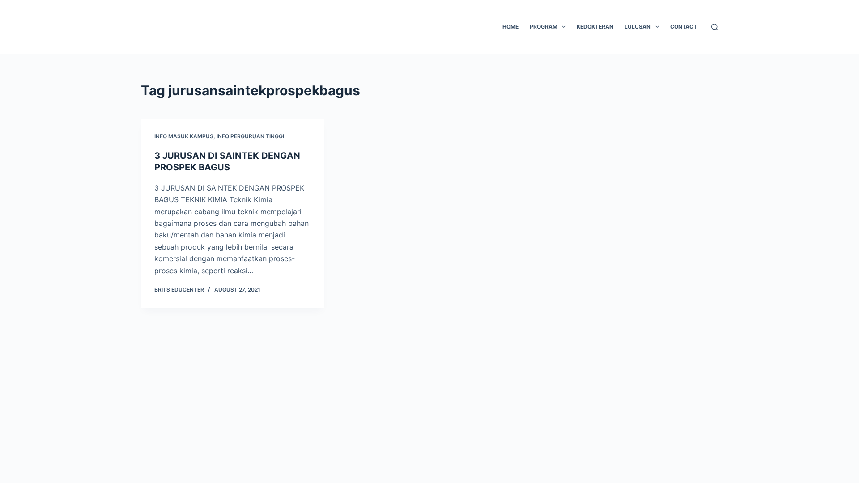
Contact (683, 26)
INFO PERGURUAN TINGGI (250, 136)
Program (543, 26)
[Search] (714, 27)
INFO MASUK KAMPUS (183, 136)
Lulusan (638, 26)
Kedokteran (595, 26)
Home (510, 26)
